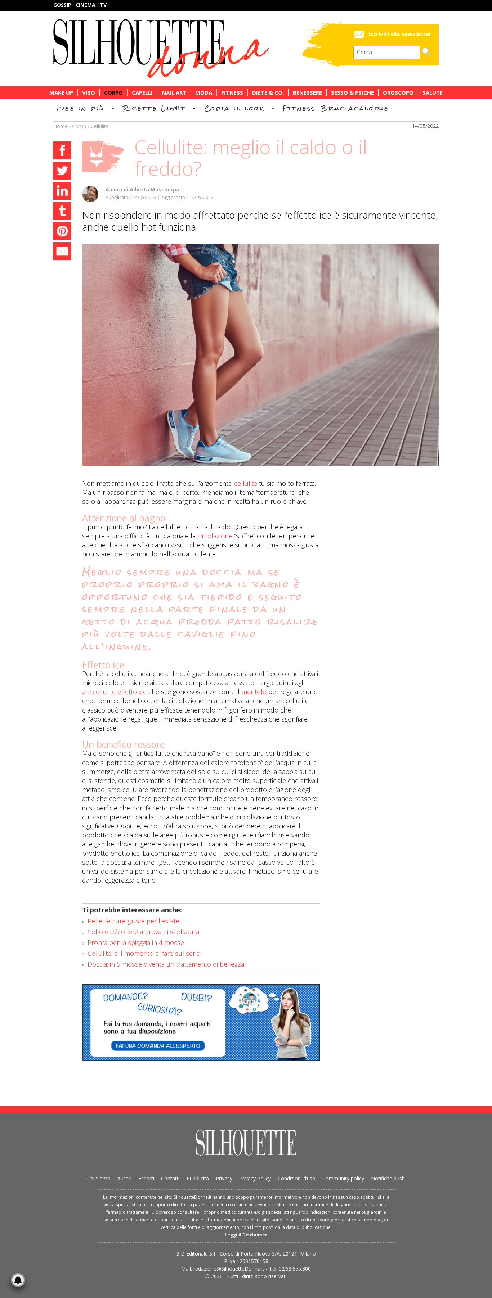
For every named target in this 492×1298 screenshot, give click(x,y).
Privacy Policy (255, 1178)
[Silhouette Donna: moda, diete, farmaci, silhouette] (192, 48)
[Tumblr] (62, 212)
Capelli (142, 92)
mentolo (254, 691)
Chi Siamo (99, 1178)
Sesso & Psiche (352, 92)
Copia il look (234, 108)
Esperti (146, 1178)
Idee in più (80, 108)
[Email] (62, 252)
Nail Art (174, 92)
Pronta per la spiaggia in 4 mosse (136, 942)
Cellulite (100, 126)
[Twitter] (62, 172)
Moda (203, 92)
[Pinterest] (62, 232)
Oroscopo (398, 92)
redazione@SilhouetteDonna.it (228, 1268)
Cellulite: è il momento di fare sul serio (144, 953)
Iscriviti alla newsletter (399, 34)
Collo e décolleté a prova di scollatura (143, 931)
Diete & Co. (268, 92)
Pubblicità (198, 1178)
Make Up (61, 92)
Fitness (232, 92)
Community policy (343, 1178)
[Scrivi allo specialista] (201, 1022)
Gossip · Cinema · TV (80, 4)
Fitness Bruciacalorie (336, 108)
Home (60, 126)
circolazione (214, 536)
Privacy (224, 1178)
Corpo (113, 92)
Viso (88, 92)
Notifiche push (388, 1178)
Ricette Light (154, 108)
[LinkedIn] (62, 192)
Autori (124, 1178)
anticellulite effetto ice (114, 691)
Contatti (170, 1178)
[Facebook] (62, 151)
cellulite (245, 483)
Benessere (307, 92)
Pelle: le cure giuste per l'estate (133, 921)
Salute (432, 92)
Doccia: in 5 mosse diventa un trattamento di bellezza (166, 964)
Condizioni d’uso (297, 1178)
